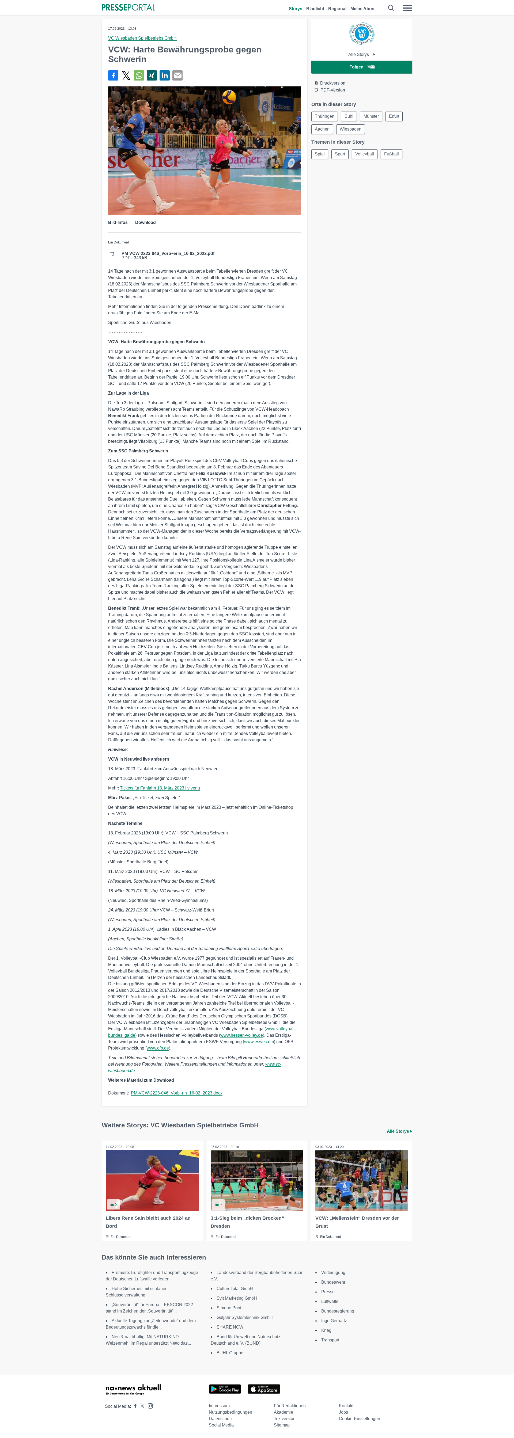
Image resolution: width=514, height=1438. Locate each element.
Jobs (343, 1412)
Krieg (326, 1330)
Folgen (356, 67)
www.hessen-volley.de (241, 1035)
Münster (371, 116)
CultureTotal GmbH (235, 1288)
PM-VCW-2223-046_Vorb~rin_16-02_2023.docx (176, 1093)
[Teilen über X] (126, 75)
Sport (340, 154)
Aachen (322, 129)
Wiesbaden (350, 129)
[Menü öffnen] (407, 8)
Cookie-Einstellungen (359, 1418)
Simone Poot (229, 1308)
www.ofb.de (158, 1048)
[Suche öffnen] (391, 8)
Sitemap (282, 1425)
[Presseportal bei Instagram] (149, 1405)
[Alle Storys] (362, 43)
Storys (295, 8)
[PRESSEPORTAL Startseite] (128, 8)
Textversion (285, 1418)
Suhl (349, 116)
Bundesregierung (337, 1311)
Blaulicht (315, 8)
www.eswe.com (259, 1041)
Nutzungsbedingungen (230, 1412)
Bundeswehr (333, 1282)
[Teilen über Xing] (152, 75)
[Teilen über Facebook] (113, 75)
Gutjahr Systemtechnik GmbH (245, 1317)
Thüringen (324, 116)
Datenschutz (221, 1418)
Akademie (283, 1412)
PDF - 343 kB (168, 255)
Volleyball (364, 154)
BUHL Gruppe (230, 1353)
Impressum (219, 1405)
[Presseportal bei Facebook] (134, 1406)
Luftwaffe (329, 1301)
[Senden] (177, 75)
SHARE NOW (230, 1327)
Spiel (320, 154)
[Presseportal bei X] (141, 1406)
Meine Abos (362, 8)
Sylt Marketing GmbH (237, 1298)
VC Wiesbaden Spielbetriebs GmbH (142, 38)
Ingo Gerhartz (334, 1320)
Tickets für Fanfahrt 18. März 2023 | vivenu (160, 788)
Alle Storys (359, 54)
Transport (330, 1340)
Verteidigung (333, 1272)
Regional (337, 8)
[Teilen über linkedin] (165, 75)
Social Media (221, 1425)
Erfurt (394, 116)
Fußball (391, 154)
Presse (328, 1292)
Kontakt (346, 1405)
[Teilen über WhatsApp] (139, 75)
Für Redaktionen (290, 1405)
